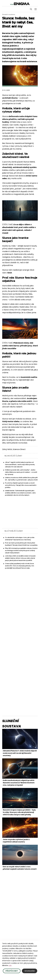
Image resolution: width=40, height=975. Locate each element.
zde (10, 965)
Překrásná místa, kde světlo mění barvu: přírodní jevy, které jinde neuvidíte (20, 346)
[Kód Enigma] (20, 4)
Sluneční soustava (8, 14)
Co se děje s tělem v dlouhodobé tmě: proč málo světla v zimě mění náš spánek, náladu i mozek (19, 228)
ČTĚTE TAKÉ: (7, 224)
